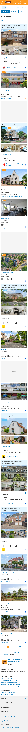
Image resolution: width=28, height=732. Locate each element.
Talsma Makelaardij (6, 98)
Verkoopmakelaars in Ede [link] (7, 694)
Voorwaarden (10, 727)
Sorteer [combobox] (25, 21)
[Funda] (8, 2)
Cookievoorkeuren (7, 729)
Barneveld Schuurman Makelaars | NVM (11, 196)
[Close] (5, 7)
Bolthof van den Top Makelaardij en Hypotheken (14, 164)
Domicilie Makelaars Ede (12, 327)
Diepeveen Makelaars (11, 503)
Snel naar (3, 698)
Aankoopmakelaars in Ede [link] (8, 692)
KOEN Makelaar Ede (6, 281)
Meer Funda (4, 711)
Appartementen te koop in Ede (9, 680)
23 (20, 647)
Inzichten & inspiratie (6, 703)
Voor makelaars (5, 707)
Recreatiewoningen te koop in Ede (10, 687)
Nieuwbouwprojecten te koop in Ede (10, 684)
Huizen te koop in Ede (7, 678)
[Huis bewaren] (25, 57)
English (6, 721)
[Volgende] (23, 647)
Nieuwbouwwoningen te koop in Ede (11, 682)
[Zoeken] (18, 7)
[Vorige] (5, 647)
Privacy (3, 727)
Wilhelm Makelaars (11, 67)
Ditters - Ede (4, 358)
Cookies (17, 727)
